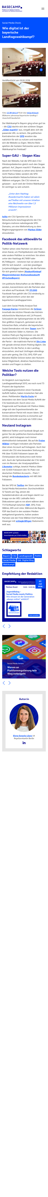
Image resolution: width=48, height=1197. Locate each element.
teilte (5, 216)
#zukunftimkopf (33, 271)
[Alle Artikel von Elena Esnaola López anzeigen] (24, 717)
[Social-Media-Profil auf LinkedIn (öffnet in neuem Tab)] (24, 742)
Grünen (37, 309)
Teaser (33, 328)
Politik (38, 555)
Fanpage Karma (10, 309)
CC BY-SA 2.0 (12, 113)
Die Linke (41, 341)
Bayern (6, 555)
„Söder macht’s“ (10, 129)
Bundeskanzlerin (21, 476)
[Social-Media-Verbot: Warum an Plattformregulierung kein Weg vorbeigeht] (24, 656)
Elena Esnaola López (22, 735)
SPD (22, 136)
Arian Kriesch (32, 113)
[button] (4, 626)
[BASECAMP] (12, 8)
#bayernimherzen (11, 274)
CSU (9, 126)
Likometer (7, 466)
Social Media (9, 560)
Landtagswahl (26, 555)
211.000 (33, 290)
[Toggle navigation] (43, 9)
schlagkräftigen (23, 521)
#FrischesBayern (10, 278)
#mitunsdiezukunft (30, 274)
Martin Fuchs (27, 396)
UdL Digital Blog (26, 560)
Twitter (20, 485)
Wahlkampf (8, 564)
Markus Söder (35, 229)
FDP (28, 504)
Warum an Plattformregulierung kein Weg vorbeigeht (22, 668)
